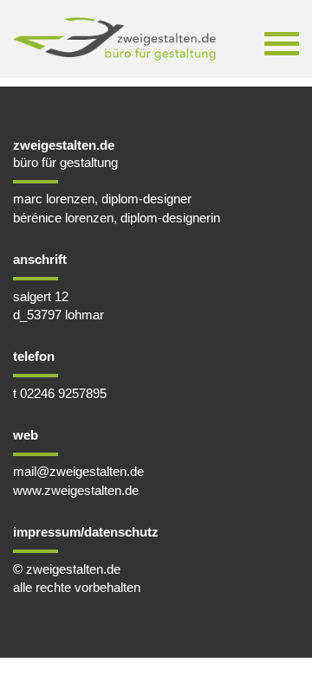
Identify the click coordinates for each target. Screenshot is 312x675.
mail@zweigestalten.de (78, 471)
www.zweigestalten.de (76, 490)
